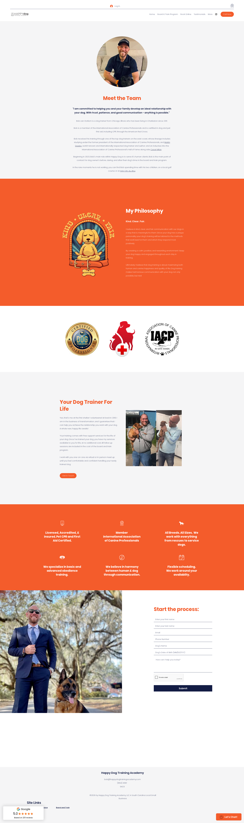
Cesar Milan (156, 149)
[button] (232, 6)
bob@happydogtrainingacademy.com (122, 779)
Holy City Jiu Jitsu (127, 171)
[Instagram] (216, 14)
